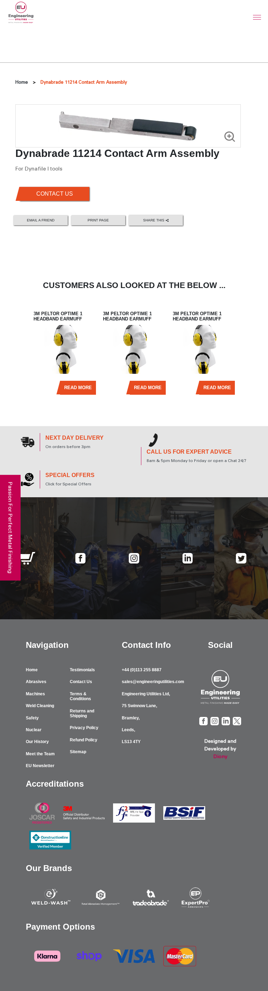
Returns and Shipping (82, 713)
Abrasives (36, 681)
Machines (35, 693)
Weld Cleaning (40, 705)
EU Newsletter (40, 765)
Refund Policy (83, 739)
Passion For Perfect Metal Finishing (10, 528)
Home (21, 82)
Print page (98, 220)
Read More (78, 387)
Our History (37, 741)
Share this (154, 220)
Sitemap (78, 751)
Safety (32, 718)
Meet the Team (40, 753)
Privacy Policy (84, 727)
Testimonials (82, 669)
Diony (220, 756)
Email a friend (40, 220)
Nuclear (34, 729)
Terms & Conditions (80, 696)
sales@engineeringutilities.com (153, 681)
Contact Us (54, 194)
